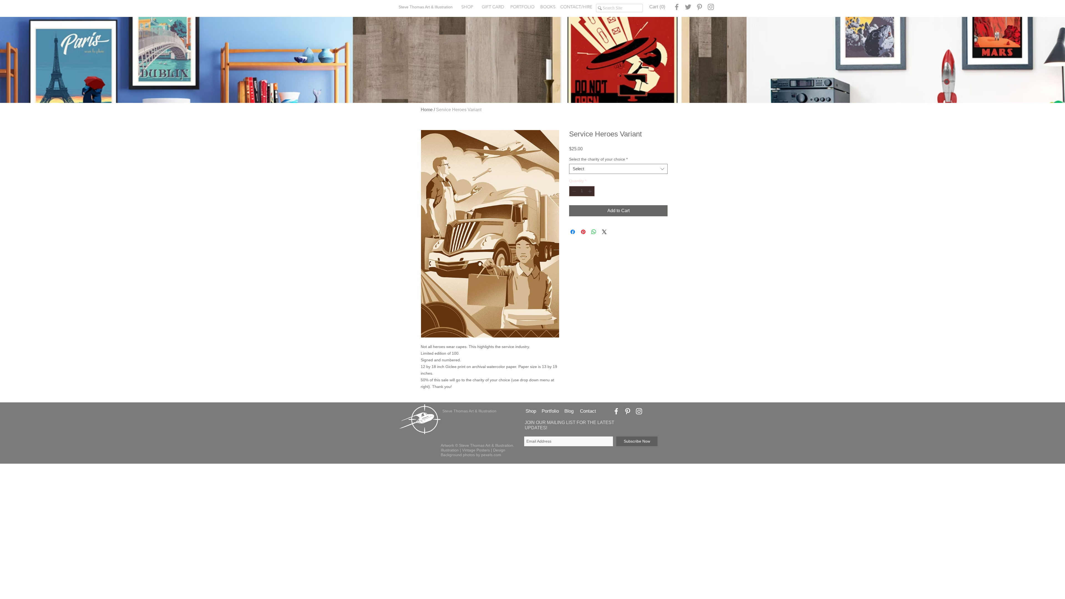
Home (427, 109)
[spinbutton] (582, 191)
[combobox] (618, 169)
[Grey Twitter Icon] (688, 7)
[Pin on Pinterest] (583, 232)
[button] (522, 7)
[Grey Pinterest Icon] (699, 7)
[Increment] (590, 191)
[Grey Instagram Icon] (711, 7)
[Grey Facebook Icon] (677, 7)
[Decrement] (573, 191)
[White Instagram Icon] (639, 411)
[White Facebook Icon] (616, 411)
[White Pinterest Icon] (627, 411)
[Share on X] (604, 232)
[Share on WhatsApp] (593, 232)
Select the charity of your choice (598, 159)
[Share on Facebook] (572, 232)
